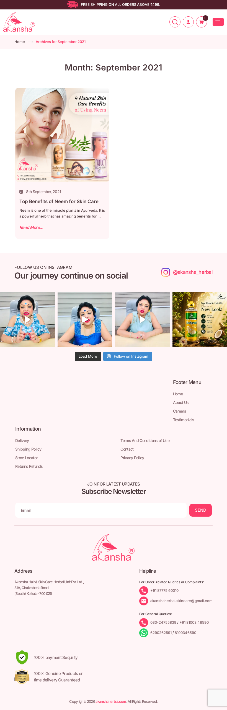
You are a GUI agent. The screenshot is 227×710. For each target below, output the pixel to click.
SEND (200, 510)
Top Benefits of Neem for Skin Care (59, 201)
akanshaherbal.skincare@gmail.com (181, 600)
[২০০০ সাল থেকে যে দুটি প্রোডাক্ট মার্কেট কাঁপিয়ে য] (27, 319)
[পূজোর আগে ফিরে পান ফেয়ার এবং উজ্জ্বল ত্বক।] (85, 319)
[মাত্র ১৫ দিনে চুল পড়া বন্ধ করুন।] (142, 319)
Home (19, 41)
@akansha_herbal (193, 272)
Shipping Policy (28, 449)
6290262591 (161, 632)
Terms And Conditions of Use (144, 440)
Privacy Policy (132, 457)
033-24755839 (163, 622)
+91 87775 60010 (164, 590)
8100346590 (185, 632)
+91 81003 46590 (194, 622)
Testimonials (183, 419)
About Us (181, 402)
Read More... (31, 227)
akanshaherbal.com (111, 701)
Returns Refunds (29, 466)
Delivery (22, 440)
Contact (126, 449)
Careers (179, 411)
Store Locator (26, 457)
